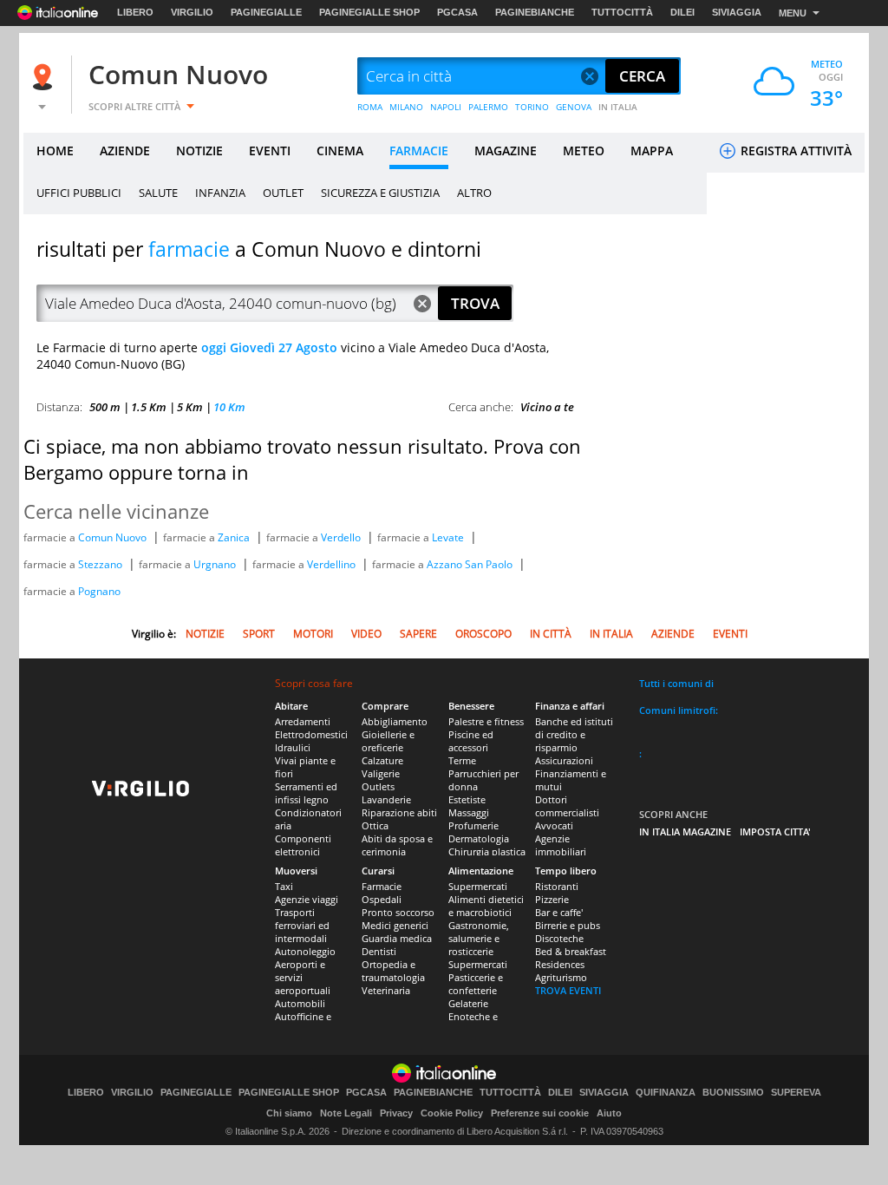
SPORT (259, 633)
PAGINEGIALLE (266, 12)
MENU (792, 13)
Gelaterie (468, 1003)
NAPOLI (445, 107)
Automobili (300, 1003)
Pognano (99, 591)
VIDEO (366, 633)
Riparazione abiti (399, 812)
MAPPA (651, 150)
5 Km (190, 407)
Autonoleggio (305, 951)
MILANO (406, 107)
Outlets (378, 786)
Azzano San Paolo (471, 564)
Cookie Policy (452, 1113)
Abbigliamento (395, 721)
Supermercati (477, 886)
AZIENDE (125, 150)
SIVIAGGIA (736, 12)
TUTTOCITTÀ (622, 12)
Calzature (382, 760)
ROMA (369, 107)
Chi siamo (289, 1113)
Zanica (235, 537)
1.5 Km (148, 407)
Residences (559, 964)
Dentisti (379, 951)
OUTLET (283, 192)
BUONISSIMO (733, 1092)
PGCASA (457, 12)
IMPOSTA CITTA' (775, 831)
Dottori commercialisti (567, 806)
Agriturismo (561, 977)
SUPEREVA (796, 1092)
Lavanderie (386, 799)
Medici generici (395, 925)
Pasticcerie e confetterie (475, 984)
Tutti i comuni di (676, 683)
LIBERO (135, 12)
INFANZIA (220, 192)
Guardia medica (397, 938)
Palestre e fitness (486, 721)
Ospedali (382, 899)
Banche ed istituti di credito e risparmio (574, 734)
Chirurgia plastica (487, 851)
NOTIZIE (199, 150)
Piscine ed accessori (470, 741)
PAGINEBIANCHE (534, 12)
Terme (462, 760)
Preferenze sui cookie (540, 1113)
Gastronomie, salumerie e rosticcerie (478, 938)
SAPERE (418, 633)
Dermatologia (478, 838)
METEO (583, 150)
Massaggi (468, 812)
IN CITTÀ (550, 633)
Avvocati (554, 825)
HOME (55, 150)
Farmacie (382, 886)
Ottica (375, 825)
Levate (449, 537)
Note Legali (346, 1113)
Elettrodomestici (311, 734)
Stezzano (101, 564)
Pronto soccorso (398, 912)
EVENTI (270, 150)
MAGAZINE (505, 150)
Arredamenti (302, 721)
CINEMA (340, 150)
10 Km (229, 407)
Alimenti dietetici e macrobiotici (486, 906)
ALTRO (474, 192)
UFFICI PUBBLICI (78, 192)
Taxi (284, 886)
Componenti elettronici (303, 845)
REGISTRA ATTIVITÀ (794, 150)
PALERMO (488, 107)
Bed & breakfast (570, 951)
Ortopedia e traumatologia (393, 971)
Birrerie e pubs (567, 925)
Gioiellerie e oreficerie (388, 741)
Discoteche (559, 938)
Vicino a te (547, 407)
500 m (105, 407)
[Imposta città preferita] (45, 76)
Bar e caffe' (559, 912)
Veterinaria (386, 990)
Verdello (342, 537)
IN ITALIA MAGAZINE (685, 831)
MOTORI (313, 633)
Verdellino (332, 564)
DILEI (682, 12)
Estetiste (467, 799)
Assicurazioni (564, 760)
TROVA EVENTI (568, 990)
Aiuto (609, 1113)
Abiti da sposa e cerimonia (397, 845)
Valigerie (381, 773)
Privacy (396, 1113)
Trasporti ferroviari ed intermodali (302, 925)
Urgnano (215, 564)
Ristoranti (556, 886)
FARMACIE (418, 150)
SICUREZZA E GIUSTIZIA (380, 192)
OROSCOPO (483, 633)
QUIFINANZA (665, 1092)
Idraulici (292, 747)
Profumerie (473, 825)
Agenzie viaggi (306, 899)
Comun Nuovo (178, 74)
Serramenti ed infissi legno (306, 793)
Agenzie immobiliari (560, 845)
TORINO (532, 107)
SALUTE (158, 192)
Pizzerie (552, 899)
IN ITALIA (617, 107)
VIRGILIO (192, 12)
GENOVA (573, 107)
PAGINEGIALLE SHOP (369, 12)
